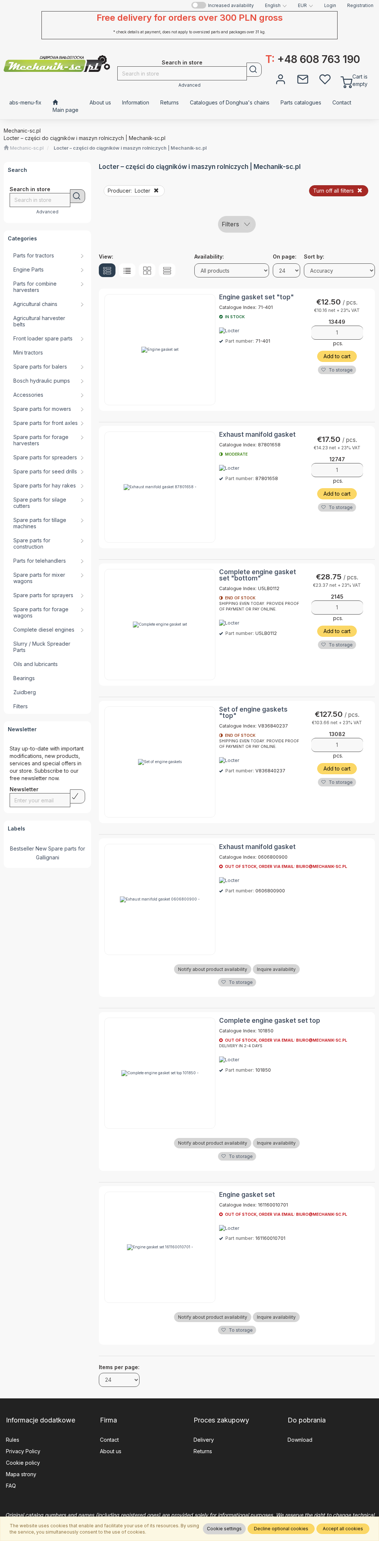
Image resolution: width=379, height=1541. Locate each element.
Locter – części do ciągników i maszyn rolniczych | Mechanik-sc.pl (130, 148)
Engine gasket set (247, 1194)
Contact (109, 1440)
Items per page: (119, 1367)
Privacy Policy (23, 1451)
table (167, 270)
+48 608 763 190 (312, 59)
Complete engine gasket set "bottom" (257, 575)
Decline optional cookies (281, 1528)
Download (300, 1440)
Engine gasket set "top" (256, 297)
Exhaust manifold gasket (257, 434)
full (107, 270)
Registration (360, 5)
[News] (302, 78)
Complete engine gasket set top (269, 1020)
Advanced (189, 85)
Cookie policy (23, 1463)
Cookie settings (224, 1528)
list (127, 270)
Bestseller (22, 848)
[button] (275, 5)
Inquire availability (276, 969)
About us (110, 1451)
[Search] (254, 70)
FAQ (11, 1485)
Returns (203, 1451)
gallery (147, 270)
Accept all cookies (343, 1528)
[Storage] (325, 78)
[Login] (280, 78)
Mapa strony (21, 1474)
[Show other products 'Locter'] (229, 331)
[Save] (77, 796)
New (41, 848)
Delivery (204, 1440)
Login (330, 5)
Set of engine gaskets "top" (253, 712)
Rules (12, 1440)
